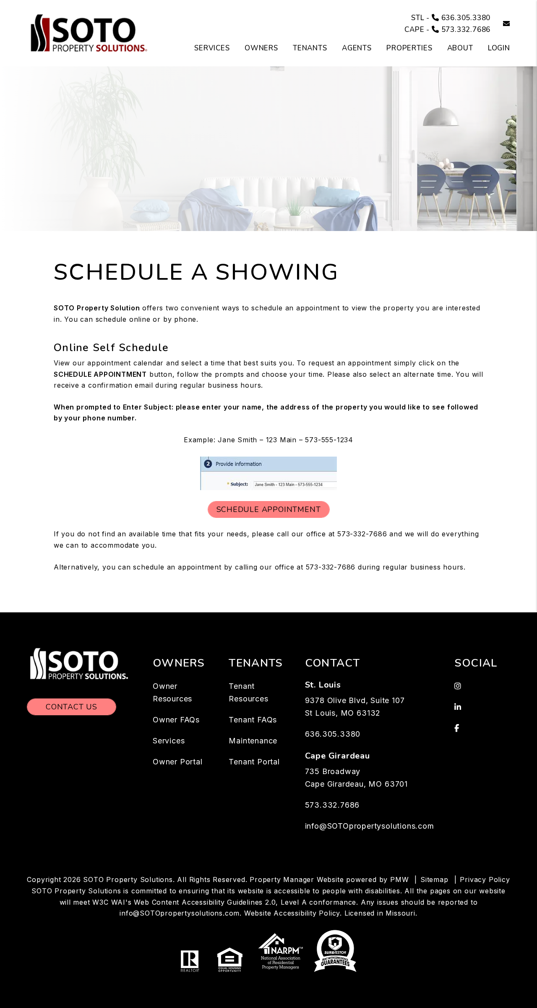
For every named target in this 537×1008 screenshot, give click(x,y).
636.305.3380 (466, 18)
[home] (90, 32)
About (460, 48)
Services (212, 48)
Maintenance (253, 740)
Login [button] (499, 48)
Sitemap (434, 879)
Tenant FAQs (253, 719)
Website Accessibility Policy (292, 913)
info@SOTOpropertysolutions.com (369, 826)
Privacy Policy (485, 879)
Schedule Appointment (268, 509)
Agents (357, 48)
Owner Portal (178, 761)
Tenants (310, 48)
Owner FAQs (176, 719)
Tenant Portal (254, 761)
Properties (409, 48)
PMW (399, 879)
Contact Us (71, 707)
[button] (500, 24)
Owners (261, 48)
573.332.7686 (466, 29)
